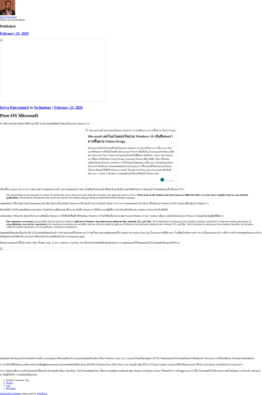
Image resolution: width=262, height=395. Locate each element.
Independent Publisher (10, 393)
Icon (8, 385)
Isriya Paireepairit (8, 17)
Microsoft (10, 388)
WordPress (42, 393)
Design (9, 383)
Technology (43, 107)
